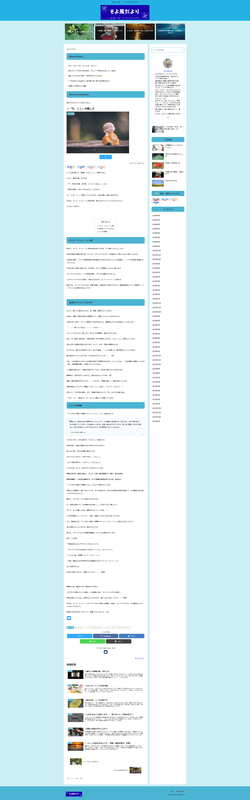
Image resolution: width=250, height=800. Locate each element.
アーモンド (168, 71)
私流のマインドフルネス (106, 229)
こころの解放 (103, 231)
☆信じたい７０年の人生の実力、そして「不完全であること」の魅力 (91, 70)
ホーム (172, 791)
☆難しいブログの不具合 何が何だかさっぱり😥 (84, 76)
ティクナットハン (105, 627)
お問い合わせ (180, 791)
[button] (118, 641)
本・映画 (71, 627)
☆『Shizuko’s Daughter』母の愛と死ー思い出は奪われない (88, 81)
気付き (129, 627)
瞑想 (96, 627)
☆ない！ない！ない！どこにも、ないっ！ (82, 65)
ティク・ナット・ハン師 (106, 226)
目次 (102, 222)
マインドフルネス (87, 627)
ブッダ (116, 627)
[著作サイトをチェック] (106, 652)
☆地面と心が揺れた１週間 (76, 86)
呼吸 (122, 627)
